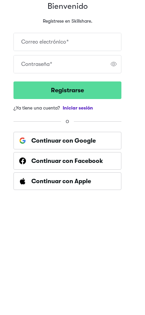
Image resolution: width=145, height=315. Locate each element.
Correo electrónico (45, 42)
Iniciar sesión (78, 108)
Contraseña (36, 64)
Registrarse (67, 90)
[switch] (113, 64)
